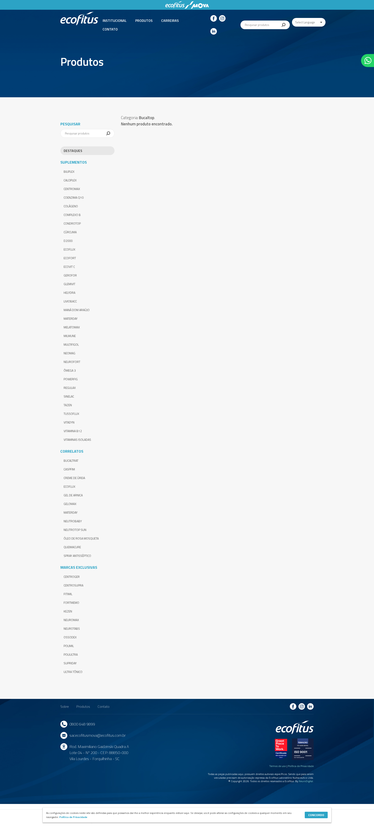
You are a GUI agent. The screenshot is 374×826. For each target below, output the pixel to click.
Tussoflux (71, 413)
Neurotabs (72, 628)
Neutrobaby (73, 521)
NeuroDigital (306, 781)
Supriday (70, 663)
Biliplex (69, 171)
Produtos (144, 20)
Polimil (69, 646)
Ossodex (70, 637)
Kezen (68, 611)
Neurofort (72, 361)
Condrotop (72, 223)
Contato (110, 29)
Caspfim (69, 469)
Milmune (70, 336)
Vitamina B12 (73, 431)
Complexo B (72, 214)
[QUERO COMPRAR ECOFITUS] (367, 60)
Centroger (72, 576)
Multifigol (71, 344)
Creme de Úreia (74, 478)
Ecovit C (69, 266)
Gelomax (70, 504)
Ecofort (70, 258)
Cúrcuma (70, 232)
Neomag (69, 353)
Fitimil (68, 594)
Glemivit (69, 284)
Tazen (68, 405)
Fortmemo (71, 602)
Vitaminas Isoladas (77, 439)
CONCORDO (316, 815)
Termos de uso (277, 766)
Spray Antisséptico (77, 555)
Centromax (72, 189)
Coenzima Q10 (74, 197)
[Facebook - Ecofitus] (213, 18)
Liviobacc (70, 301)
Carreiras (170, 20)
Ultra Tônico (73, 671)
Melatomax (72, 327)
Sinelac (69, 396)
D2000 (68, 240)
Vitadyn (69, 422)
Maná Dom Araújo (77, 310)
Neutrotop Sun (75, 529)
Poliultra (71, 654)
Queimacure (72, 547)
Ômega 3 (70, 370)
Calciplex (70, 180)
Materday (70, 318)
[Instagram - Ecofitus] (222, 18)
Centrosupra (73, 585)
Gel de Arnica (73, 495)
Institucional (115, 20)
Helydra (69, 292)
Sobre (64, 706)
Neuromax (71, 620)
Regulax (70, 387)
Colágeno (71, 206)
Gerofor (70, 275)
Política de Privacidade (301, 766)
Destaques (73, 150)
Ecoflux (69, 249)
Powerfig (71, 379)
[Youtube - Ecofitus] (213, 31)
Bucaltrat (71, 460)
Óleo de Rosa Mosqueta (81, 538)
